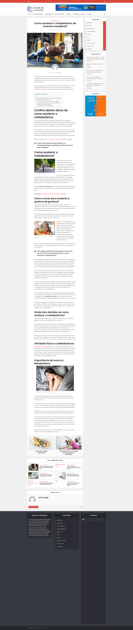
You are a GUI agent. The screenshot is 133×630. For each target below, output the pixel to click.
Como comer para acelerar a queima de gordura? (48, 101)
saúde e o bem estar (47, 89)
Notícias (83, 14)
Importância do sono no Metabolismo (46, 106)
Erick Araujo (59, 29)
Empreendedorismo (38, 14)
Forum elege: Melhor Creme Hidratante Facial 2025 (46, 483)
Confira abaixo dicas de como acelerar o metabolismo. (48, 98)
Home (29, 14)
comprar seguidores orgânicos (53, 139)
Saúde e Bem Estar (59, 14)
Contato (28, 1)
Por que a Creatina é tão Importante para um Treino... (73, 484)
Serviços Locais (49, 14)
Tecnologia (76, 14)
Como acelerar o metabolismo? (43, 99)
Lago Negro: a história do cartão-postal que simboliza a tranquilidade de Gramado (95, 85)
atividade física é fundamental (43, 346)
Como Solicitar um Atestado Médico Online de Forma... (74, 468)
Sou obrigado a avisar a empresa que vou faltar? (45, 475)
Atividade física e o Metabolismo (45, 104)
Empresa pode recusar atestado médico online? (73, 475)
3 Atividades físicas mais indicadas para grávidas (54, 194)
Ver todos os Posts (33, 507)
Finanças (68, 14)
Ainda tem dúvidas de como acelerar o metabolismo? (49, 103)
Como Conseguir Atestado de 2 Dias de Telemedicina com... (46, 468)
